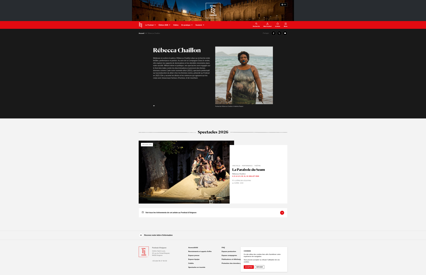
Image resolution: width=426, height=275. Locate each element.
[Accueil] (140, 25)
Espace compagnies (229, 255)
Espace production (229, 251)
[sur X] (279, 33)
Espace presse (193, 255)
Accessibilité (193, 247)
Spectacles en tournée (196, 267)
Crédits (191, 263)
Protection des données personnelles (236, 263)
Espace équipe (193, 259)
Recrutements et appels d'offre (200, 251)
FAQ (223, 247)
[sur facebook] (273, 33)
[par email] (285, 33)
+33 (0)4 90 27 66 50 (159, 261)
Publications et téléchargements (234, 259)
